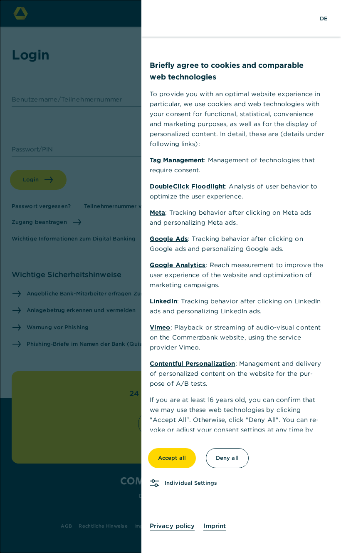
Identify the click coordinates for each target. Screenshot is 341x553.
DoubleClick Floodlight (187, 186)
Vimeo (160, 327)
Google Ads (169, 239)
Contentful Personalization (192, 363)
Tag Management (177, 160)
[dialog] (170, 276)
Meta (157, 212)
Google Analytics (178, 265)
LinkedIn (163, 301)
